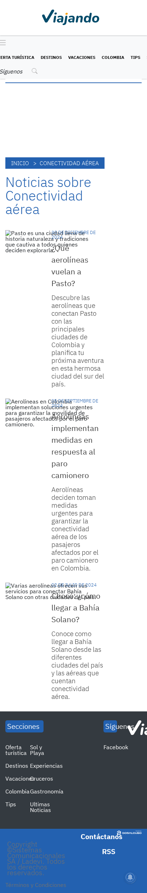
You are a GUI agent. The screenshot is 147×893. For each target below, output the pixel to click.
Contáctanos (101, 836)
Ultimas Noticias (40, 807)
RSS (108, 851)
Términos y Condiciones (35, 884)
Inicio (20, 163)
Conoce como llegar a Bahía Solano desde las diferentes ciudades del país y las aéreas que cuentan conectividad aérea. (77, 665)
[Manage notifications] (130, 877)
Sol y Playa (37, 750)
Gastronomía (47, 791)
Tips (135, 57)
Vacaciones (81, 57)
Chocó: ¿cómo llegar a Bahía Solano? (75, 607)
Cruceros (41, 778)
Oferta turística (16, 750)
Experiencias (46, 765)
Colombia (113, 57)
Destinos (51, 57)
